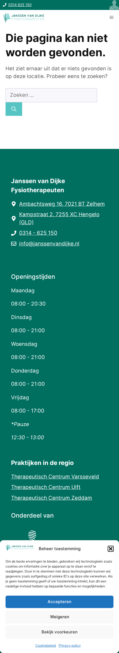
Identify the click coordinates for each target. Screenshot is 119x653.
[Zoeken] (14, 109)
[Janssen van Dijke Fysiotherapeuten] (23, 17)
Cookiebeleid (45, 645)
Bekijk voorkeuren (59, 632)
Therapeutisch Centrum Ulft (46, 487)
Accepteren (59, 601)
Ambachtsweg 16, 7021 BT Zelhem (62, 204)
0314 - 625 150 (38, 233)
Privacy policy (70, 645)
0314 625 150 (20, 4)
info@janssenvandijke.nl (49, 243)
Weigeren (59, 616)
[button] (110, 549)
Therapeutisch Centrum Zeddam (51, 498)
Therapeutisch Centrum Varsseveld (55, 476)
